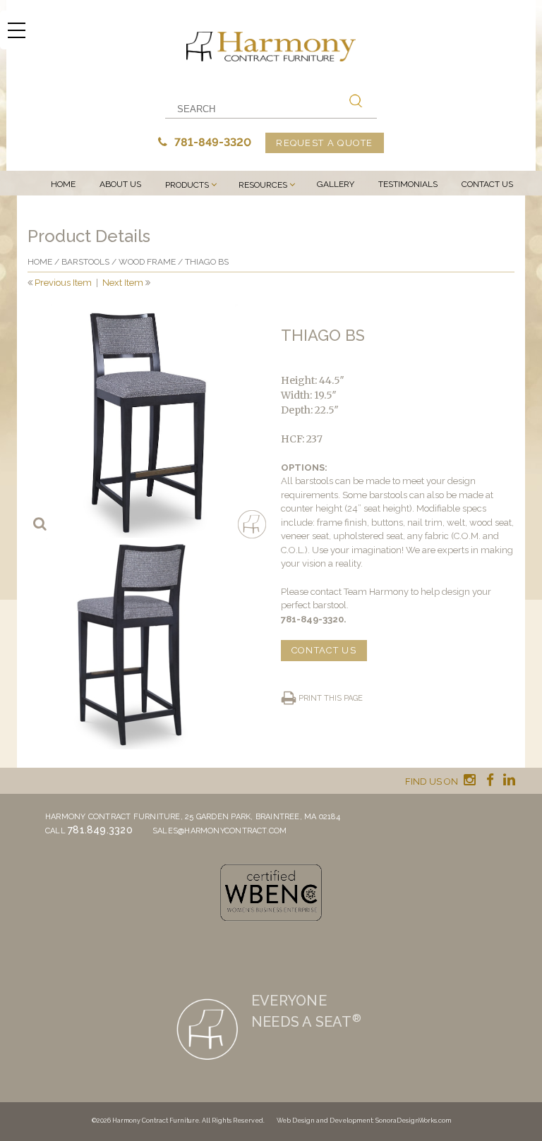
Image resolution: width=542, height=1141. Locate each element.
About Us (120, 184)
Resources (263, 185)
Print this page (331, 698)
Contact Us (487, 184)
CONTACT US (323, 650)
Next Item (122, 282)
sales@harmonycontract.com (219, 830)
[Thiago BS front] (144, 421)
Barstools (85, 262)
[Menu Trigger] (16, 30)
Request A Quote (324, 143)
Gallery (335, 184)
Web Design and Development (325, 1120)
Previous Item (63, 282)
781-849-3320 (211, 142)
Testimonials (408, 184)
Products (187, 185)
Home (63, 184)
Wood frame (147, 262)
